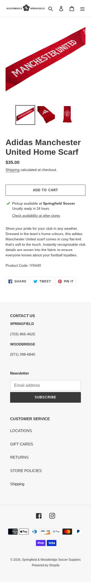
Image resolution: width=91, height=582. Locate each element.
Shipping (12, 170)
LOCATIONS (21, 431)
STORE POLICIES (26, 471)
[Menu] (82, 8)
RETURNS (19, 457)
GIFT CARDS (21, 444)
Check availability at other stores (36, 216)
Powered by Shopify (45, 565)
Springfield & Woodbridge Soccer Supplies (51, 559)
